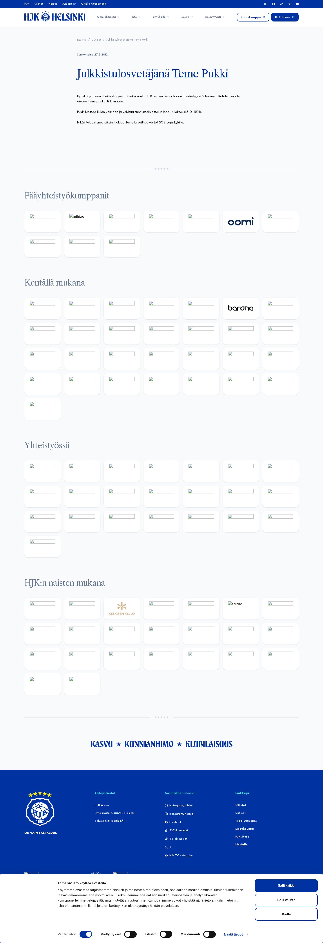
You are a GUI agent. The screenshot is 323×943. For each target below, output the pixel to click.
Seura (185, 17)
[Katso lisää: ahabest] (122, 521)
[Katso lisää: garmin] (201, 496)
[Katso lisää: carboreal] (82, 308)
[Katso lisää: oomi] (241, 221)
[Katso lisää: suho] (201, 521)
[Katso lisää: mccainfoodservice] (241, 471)
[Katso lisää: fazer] (280, 359)
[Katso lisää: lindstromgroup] (82, 496)
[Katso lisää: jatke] (122, 334)
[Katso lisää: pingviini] (122, 308)
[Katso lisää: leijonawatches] (161, 334)
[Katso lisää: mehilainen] (122, 246)
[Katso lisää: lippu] (280, 496)
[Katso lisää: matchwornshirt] (82, 521)
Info (134, 17)
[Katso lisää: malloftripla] (161, 359)
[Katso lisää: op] (161, 221)
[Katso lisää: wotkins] (280, 471)
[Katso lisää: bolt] (280, 221)
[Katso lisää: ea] (161, 384)
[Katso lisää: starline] (280, 334)
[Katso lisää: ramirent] (201, 359)
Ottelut (240, 805)
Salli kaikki (286, 885)
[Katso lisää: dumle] (42, 384)
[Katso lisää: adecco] (280, 308)
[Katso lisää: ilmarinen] (42, 359)
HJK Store (242, 836)
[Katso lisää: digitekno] (82, 334)
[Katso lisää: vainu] (280, 609)
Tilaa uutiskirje (246, 821)
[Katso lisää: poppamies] (82, 471)
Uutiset (96, 39)
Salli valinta (286, 900)
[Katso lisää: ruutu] (201, 221)
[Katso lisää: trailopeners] (161, 308)
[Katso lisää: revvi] (42, 221)
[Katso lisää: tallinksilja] (42, 246)
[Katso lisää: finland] (280, 634)
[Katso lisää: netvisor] (201, 384)
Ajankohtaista (106, 17)
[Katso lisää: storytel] (42, 334)
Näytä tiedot (233, 934)
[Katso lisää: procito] (241, 521)
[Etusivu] (54, 16)
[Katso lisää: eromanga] (161, 471)
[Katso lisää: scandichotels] (42, 409)
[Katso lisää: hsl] (241, 359)
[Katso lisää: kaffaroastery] (201, 471)
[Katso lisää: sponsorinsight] (42, 546)
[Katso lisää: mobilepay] (42, 308)
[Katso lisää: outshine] (161, 496)
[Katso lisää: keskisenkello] (122, 609)
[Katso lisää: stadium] (82, 246)
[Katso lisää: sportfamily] (241, 496)
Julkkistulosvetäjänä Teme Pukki (127, 39)
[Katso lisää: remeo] (280, 384)
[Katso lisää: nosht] (122, 471)
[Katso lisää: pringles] (42, 496)
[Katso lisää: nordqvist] (201, 308)
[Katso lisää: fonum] (42, 634)
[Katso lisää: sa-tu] (122, 496)
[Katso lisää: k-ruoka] (122, 384)
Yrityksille (159, 17)
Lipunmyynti (213, 17)
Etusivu (82, 39)
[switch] (130, 934)
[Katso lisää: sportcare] (161, 521)
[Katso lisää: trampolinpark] (42, 471)
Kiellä (286, 914)
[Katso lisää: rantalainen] (82, 609)
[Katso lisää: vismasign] (241, 384)
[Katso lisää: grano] (82, 384)
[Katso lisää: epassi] (201, 634)
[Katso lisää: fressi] (122, 634)
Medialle (241, 844)
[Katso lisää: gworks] (42, 521)
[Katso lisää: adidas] (82, 221)
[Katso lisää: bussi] (82, 359)
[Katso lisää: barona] (241, 308)
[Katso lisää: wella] (161, 634)
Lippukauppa (244, 828)
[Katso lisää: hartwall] (122, 221)
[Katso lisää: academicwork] (122, 359)
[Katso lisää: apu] (201, 334)
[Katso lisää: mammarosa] (280, 521)
